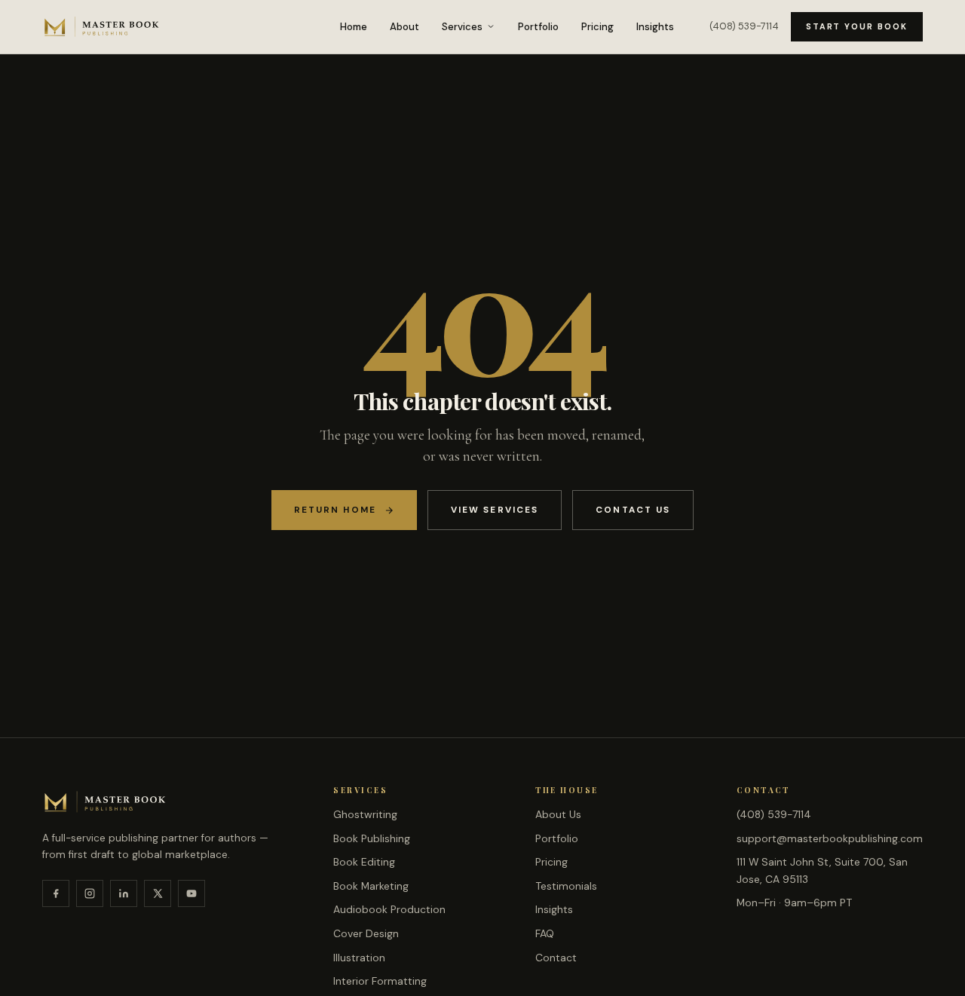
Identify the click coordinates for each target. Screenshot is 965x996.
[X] (157, 893)
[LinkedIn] (123, 893)
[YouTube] (191, 893)
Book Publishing (371, 838)
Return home (335, 510)
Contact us (633, 510)
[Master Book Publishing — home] (101, 26)
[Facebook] (55, 893)
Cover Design (366, 933)
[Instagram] (89, 893)
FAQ (544, 933)
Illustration (359, 957)
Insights (655, 26)
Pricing (597, 26)
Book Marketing (371, 886)
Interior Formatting (380, 981)
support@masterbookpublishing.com (830, 838)
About (404, 26)
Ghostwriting (365, 814)
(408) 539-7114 (744, 26)
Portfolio (538, 26)
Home (353, 26)
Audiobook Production (389, 909)
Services (462, 26)
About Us (558, 814)
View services (494, 510)
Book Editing (364, 862)
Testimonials (566, 886)
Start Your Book (857, 26)
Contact (556, 957)
